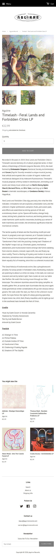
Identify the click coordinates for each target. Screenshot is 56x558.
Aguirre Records (13, 31)
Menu (8, 4)
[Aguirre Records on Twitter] (21, 507)
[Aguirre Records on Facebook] (28, 507)
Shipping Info (28, 493)
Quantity (5, 136)
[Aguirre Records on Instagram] (34, 507)
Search (28, 487)
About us (28, 490)
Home (4, 31)
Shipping (5, 130)
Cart (52, 4)
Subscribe (46, 544)
